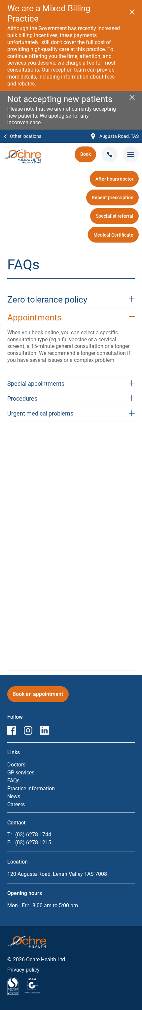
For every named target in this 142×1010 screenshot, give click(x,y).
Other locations (25, 136)
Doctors (16, 764)
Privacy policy (23, 970)
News (13, 796)
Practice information (31, 788)
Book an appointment (40, 696)
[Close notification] (132, 12)
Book (88, 156)
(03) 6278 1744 (33, 834)
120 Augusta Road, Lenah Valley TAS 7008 (57, 874)
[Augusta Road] (22, 152)
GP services (20, 772)
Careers (16, 804)
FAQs (13, 780)
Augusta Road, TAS (115, 137)
